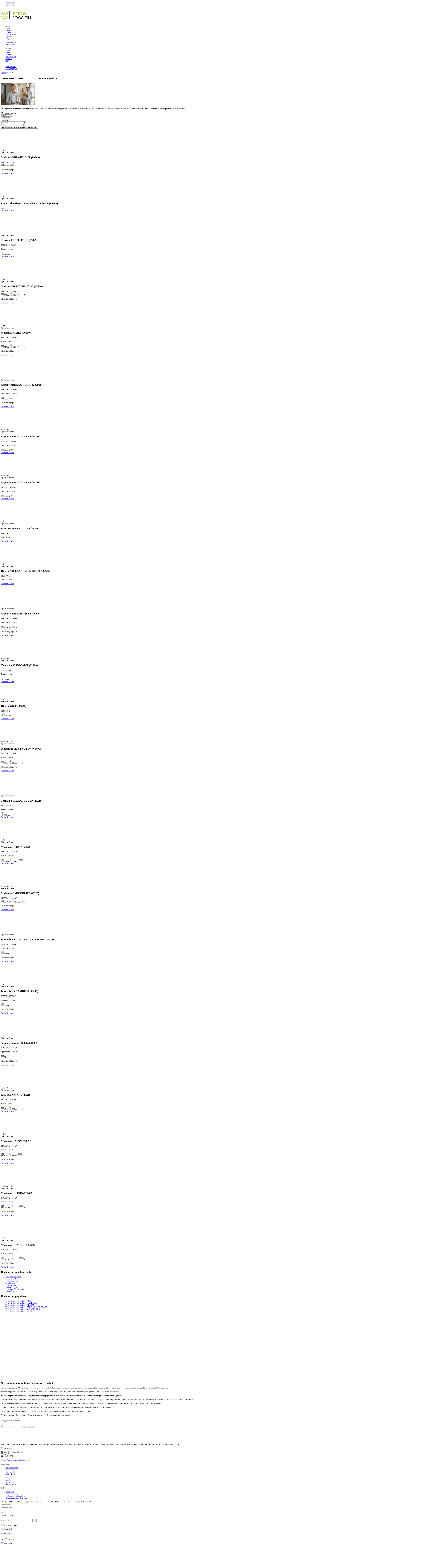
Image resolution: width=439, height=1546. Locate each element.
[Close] (2, 1425)
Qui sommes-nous (12, 1468)
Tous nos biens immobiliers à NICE (18, 1301)
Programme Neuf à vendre (15, 1289)
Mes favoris (9, 5)
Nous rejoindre (10, 42)
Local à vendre (10, 1283)
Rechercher (5, 120)
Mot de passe (5, 1521)
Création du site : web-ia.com (16, 1498)
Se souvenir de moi (10, 1525)
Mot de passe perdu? (8, 1533)
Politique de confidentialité (15, 1496)
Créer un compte (7, 1543)
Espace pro (25, 1460)
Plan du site (9, 1492)
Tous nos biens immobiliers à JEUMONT (20, 1311)
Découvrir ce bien (7, 174)
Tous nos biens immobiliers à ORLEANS (20, 1305)
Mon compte (10, 3)
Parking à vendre (11, 1287)
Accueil (4, 73)
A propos (8, 36)
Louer (7, 28)
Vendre (8, 32)
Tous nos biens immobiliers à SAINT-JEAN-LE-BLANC (26, 1307)
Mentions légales (11, 1494)
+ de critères (6, 118)
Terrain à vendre (11, 1291)
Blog (7, 39)
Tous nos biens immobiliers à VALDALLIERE (22, 1309)
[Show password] (34, 1520)
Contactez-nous (11, 44)
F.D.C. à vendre (11, 1279)
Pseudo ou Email (7, 1516)
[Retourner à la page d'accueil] (16, 22)
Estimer (8, 30)
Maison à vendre (11, 1285)
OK (24, 122)
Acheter (8, 26)
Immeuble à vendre (12, 1281)
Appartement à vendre (13, 1277)
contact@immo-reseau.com (11, 1460)
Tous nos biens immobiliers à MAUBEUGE (21, 1303)
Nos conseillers (10, 34)
